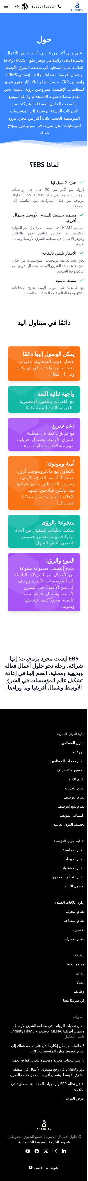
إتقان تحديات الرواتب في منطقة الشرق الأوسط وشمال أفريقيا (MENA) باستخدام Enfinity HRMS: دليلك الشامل (46, 1031)
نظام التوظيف (73, 797)
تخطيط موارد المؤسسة (68, 841)
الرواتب (78, 751)
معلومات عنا (75, 964)
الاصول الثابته (74, 886)
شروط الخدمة (59, 1142)
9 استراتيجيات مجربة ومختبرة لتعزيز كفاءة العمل (48, 1060)
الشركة (79, 955)
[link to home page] (44, 1124)
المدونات (78, 1017)
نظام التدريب (74, 788)
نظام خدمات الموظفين (67, 760)
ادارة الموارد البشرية (70, 734)
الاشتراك (78, 929)
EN (17, 6)
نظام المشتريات (72, 867)
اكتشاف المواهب (71, 815)
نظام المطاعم (73, 920)
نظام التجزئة (75, 911)
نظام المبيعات (74, 858)
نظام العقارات (73, 938)
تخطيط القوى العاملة (68, 824)
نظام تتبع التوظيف (70, 806)
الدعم (80, 973)
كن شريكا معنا (73, 1000)
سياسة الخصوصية (31, 1142)
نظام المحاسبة (73, 849)
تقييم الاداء (76, 779)
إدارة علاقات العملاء (69, 902)
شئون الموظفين (72, 742)
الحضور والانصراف (70, 769)
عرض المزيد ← (73, 1098)
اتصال (80, 982)
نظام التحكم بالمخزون (67, 876)
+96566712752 (43, 6)
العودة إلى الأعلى (46, 1167)
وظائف (79, 991)
